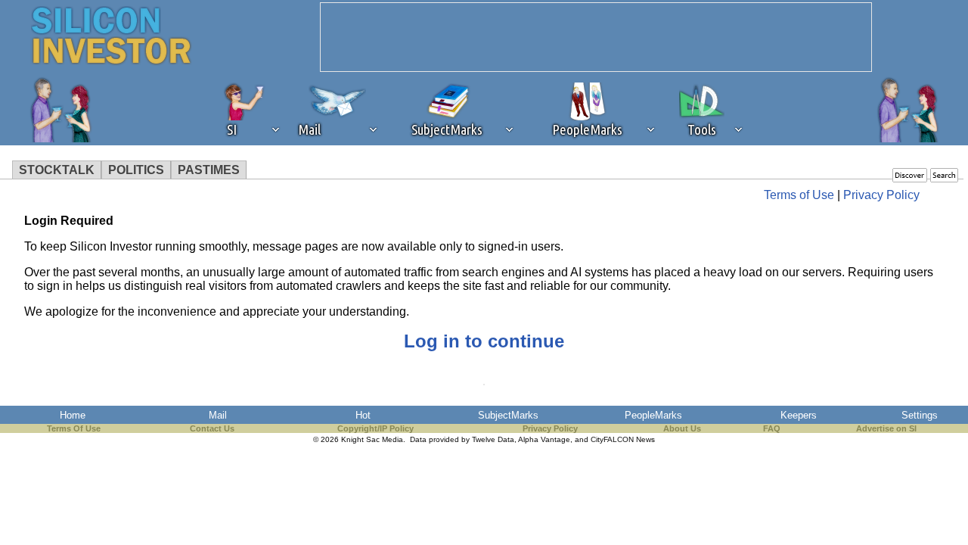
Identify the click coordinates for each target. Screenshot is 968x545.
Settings (919, 415)
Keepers (798, 415)
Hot (363, 415)
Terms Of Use (74, 428)
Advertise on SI (886, 428)
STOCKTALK (57, 170)
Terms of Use (799, 194)
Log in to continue (484, 341)
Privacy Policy (881, 194)
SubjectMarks (508, 415)
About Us (682, 428)
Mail (218, 415)
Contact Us (212, 428)
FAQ (771, 428)
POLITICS (136, 170)
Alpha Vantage (544, 439)
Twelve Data (493, 439)
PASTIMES (209, 170)
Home (72, 415)
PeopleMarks (653, 415)
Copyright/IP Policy (375, 428)
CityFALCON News (623, 439)
